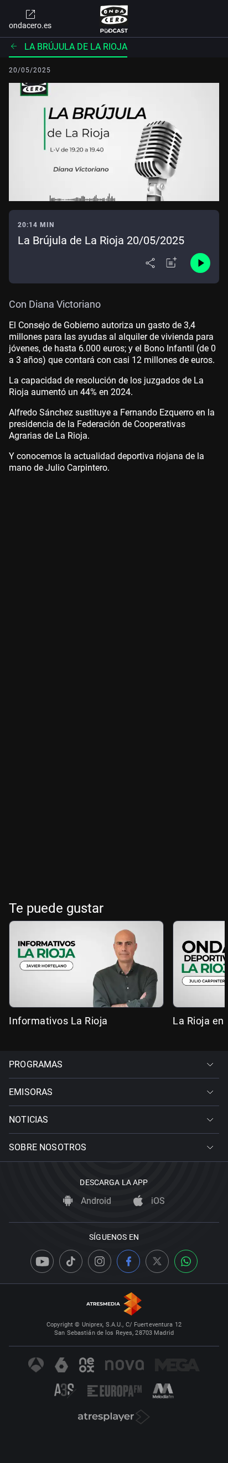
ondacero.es (30, 25)
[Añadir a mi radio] (172, 263)
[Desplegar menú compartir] (150, 263)
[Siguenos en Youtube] (42, 1261)
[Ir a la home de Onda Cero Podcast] (114, 18)
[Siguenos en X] (157, 1261)
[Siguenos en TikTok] (70, 1261)
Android (95, 1201)
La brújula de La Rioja (75, 46)
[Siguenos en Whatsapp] (186, 1261)
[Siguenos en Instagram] (99, 1261)
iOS (157, 1201)
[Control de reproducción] (200, 263)
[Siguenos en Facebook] (128, 1261)
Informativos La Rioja (58, 1021)
